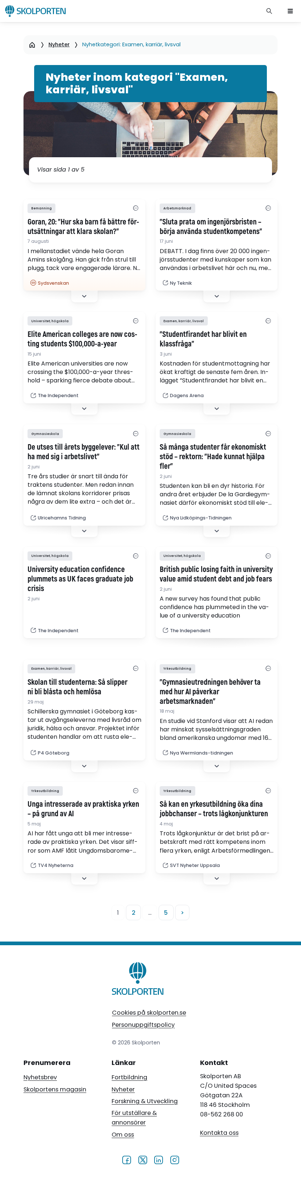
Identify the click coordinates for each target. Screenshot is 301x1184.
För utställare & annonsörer (134, 1118)
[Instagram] (174, 1159)
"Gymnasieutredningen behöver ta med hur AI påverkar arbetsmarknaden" (210, 692)
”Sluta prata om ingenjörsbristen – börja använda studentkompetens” (211, 227)
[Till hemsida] (138, 980)
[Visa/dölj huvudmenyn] (290, 11)
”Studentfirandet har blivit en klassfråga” (203, 339)
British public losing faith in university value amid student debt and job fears (216, 574)
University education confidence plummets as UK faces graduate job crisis (80, 579)
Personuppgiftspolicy (143, 1025)
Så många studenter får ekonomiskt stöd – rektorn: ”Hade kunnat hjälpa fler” (213, 457)
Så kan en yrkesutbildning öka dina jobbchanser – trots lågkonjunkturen (214, 809)
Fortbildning (129, 1077)
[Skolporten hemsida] (35, 11)
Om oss (123, 1134)
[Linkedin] (158, 1159)
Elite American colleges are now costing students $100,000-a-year (82, 339)
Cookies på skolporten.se (149, 1012)
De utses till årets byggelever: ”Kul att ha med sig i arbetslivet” (83, 452)
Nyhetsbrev (40, 1077)
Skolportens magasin (54, 1089)
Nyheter (59, 44)
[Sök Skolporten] (269, 11)
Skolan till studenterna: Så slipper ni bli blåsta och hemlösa (77, 687)
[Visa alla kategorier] (136, 208)
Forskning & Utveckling (145, 1101)
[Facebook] (126, 1159)
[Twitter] (142, 1159)
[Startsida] (32, 44)
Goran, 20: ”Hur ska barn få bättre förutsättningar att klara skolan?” (83, 227)
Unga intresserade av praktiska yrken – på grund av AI (83, 809)
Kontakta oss (219, 1133)
